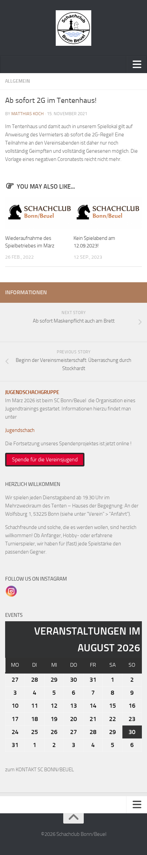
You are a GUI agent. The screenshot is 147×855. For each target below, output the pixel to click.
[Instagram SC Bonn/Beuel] (11, 591)
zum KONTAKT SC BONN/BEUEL (39, 769)
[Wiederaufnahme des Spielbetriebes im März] (39, 213)
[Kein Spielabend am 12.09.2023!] (108, 213)
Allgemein (17, 81)
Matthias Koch (27, 113)
